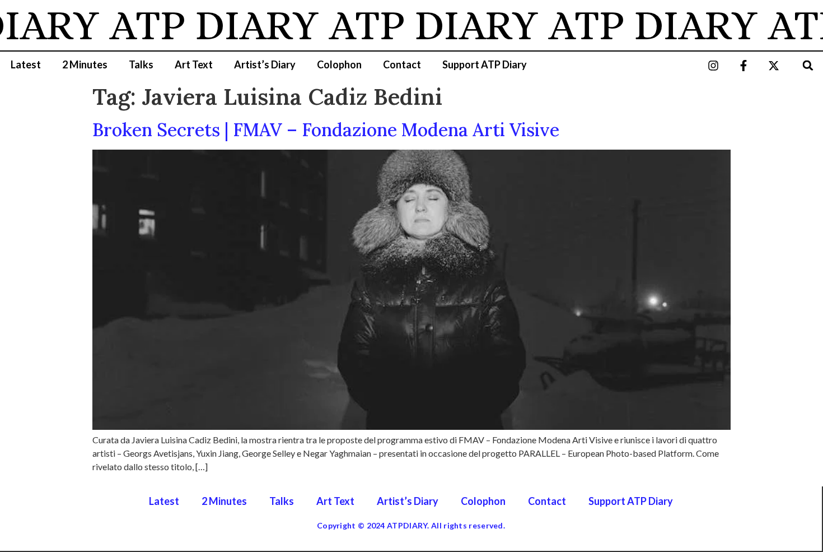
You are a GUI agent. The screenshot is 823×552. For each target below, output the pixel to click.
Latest (26, 64)
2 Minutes (84, 64)
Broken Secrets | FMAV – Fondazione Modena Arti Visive (325, 129)
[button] (808, 65)
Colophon (339, 64)
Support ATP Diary (484, 64)
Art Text (194, 64)
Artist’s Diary (265, 64)
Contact (402, 64)
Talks (141, 64)
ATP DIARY (207, 25)
